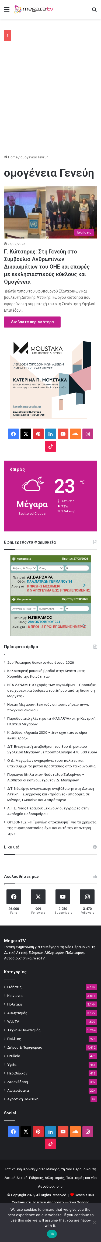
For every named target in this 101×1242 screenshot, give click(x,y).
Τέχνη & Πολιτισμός (24, 1030)
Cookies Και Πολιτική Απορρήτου (39, 1202)
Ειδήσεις (14, 987)
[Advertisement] (50, 99)
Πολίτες (14, 1038)
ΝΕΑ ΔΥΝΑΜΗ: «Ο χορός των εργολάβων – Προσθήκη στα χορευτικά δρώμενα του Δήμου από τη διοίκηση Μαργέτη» (51, 690)
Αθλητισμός (17, 1013)
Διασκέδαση (17, 1082)
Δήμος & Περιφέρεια (24, 1047)
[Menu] (6, 11)
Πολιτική (14, 1004)
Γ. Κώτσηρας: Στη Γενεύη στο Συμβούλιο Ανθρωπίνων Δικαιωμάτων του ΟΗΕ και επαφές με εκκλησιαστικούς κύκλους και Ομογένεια (47, 266)
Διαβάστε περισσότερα (32, 322)
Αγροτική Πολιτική (23, 1099)
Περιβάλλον (17, 1073)
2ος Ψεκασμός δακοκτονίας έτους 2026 (40, 662)
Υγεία (11, 1064)
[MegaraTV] (35, 9)
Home (12, 157)
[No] (94, 1222)
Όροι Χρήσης (78, 1202)
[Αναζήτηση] (94, 11)
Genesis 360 (84, 1195)
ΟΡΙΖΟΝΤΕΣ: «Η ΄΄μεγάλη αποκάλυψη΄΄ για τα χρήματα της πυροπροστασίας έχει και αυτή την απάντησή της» (51, 828)
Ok (52, 1234)
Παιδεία (13, 1056)
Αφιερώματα (18, 1090)
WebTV (13, 1021)
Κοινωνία (15, 995)
